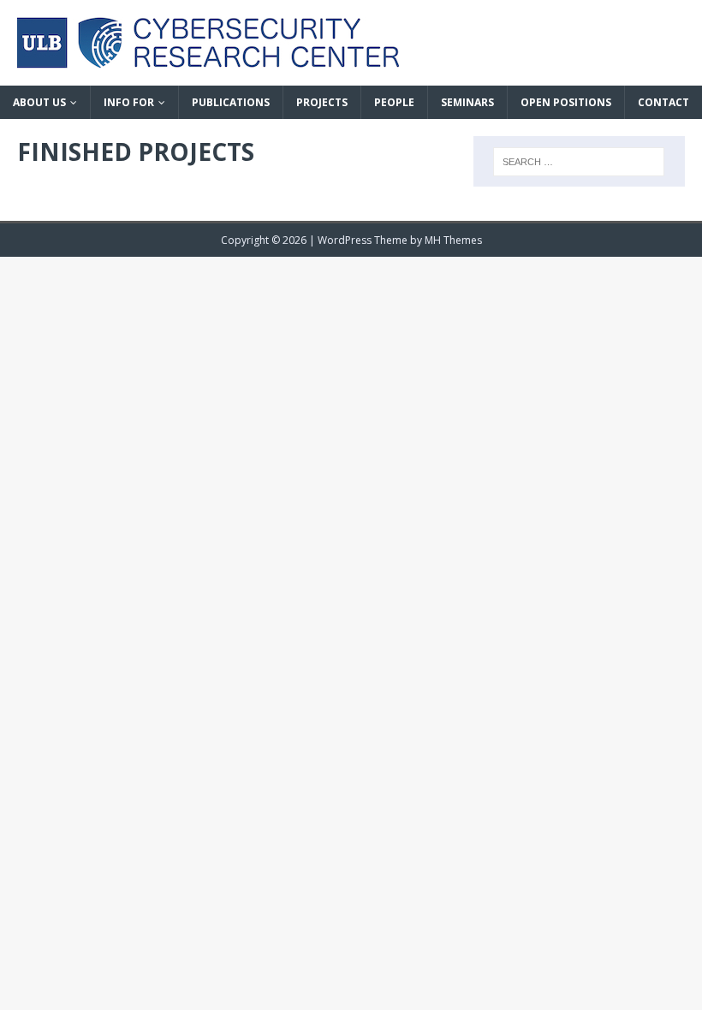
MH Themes (453, 240)
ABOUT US (39, 102)
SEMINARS (467, 102)
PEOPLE (394, 102)
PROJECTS (322, 102)
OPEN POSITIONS (566, 102)
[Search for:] (579, 161)
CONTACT (663, 102)
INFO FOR (129, 102)
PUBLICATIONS (231, 102)
